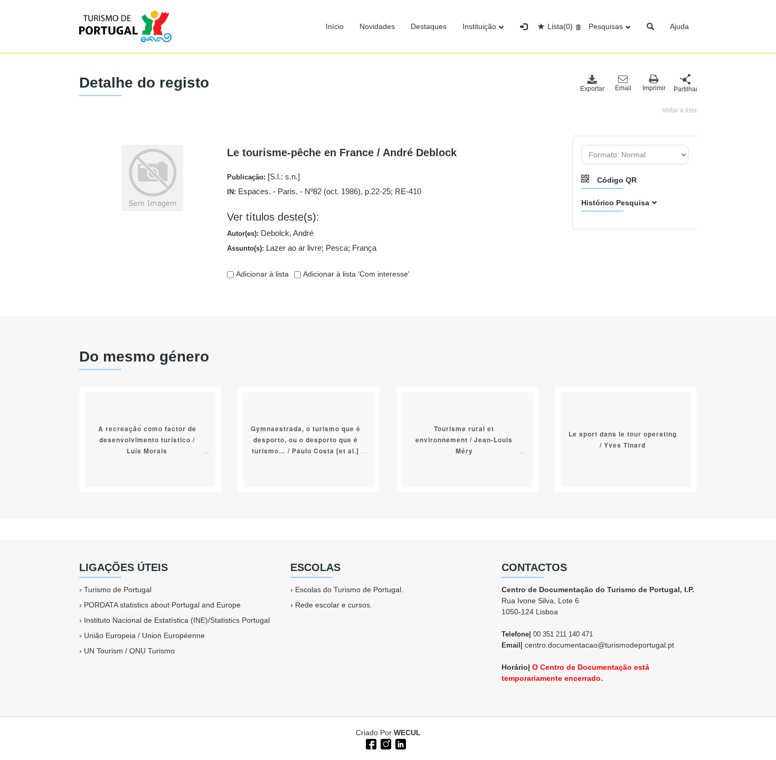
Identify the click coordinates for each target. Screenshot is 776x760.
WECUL (407, 732)
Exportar (591, 88)
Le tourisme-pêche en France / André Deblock (342, 152)
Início (335, 26)
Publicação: (263, 176)
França (364, 247)
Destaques (429, 26)
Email (623, 88)
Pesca (337, 247)
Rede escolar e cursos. (333, 605)
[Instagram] (385, 743)
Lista (560, 26)
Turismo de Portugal (118, 589)
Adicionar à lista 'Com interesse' (355, 274)
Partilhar (685, 89)
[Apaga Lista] (577, 26)
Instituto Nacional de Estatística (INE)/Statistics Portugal (177, 620)
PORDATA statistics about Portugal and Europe (162, 605)
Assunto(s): (301, 247)
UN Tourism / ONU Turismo (129, 651)
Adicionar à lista (261, 274)
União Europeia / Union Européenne (144, 635)
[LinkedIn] (399, 743)
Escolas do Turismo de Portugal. (349, 589)
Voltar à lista (679, 110)
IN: (324, 191)
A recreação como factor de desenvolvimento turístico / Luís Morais (147, 439)
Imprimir (654, 88)
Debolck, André (287, 233)
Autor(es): (270, 233)
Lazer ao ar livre (293, 247)
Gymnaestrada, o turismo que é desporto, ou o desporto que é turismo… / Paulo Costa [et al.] (306, 439)
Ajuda (679, 26)
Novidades (377, 26)
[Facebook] (370, 743)
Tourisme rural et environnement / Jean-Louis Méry (464, 439)
